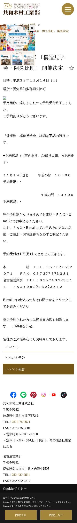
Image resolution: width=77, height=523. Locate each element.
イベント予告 (15, 357)
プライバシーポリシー (43, 501)
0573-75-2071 (21, 421)
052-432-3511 (21, 474)
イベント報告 (15, 369)
